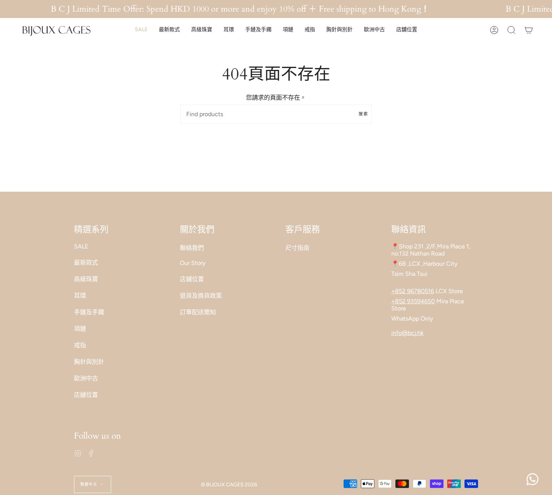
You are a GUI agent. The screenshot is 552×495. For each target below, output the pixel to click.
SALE (81, 246)
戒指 (80, 345)
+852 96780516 (412, 291)
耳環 (80, 295)
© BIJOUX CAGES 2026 (229, 484)
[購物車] (528, 30)
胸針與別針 (89, 361)
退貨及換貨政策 (201, 295)
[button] (141, 30)
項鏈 (80, 328)
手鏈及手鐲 (89, 312)
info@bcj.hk (407, 332)
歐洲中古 (86, 378)
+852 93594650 (413, 301)
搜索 (363, 114)
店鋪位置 (192, 279)
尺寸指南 (297, 247)
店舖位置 (86, 394)
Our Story (192, 262)
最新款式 (86, 262)
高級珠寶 (86, 279)
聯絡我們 (192, 247)
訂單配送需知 (198, 312)
